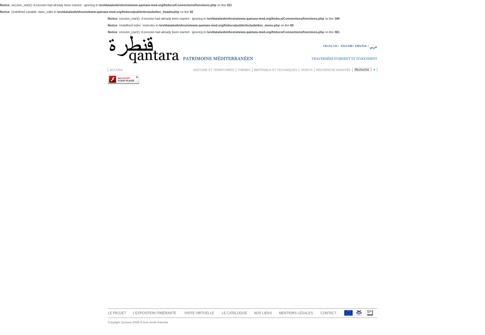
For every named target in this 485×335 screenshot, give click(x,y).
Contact (329, 313)
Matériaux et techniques (275, 70)
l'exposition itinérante (154, 313)
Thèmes (244, 70)
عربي (373, 46)
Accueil (116, 70)
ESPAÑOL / (362, 46)
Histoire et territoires (213, 70)
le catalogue (234, 313)
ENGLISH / (347, 46)
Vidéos (306, 70)
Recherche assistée (333, 70)
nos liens (263, 313)
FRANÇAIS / (331, 46)
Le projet (117, 313)
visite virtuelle (199, 313)
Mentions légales (296, 313)
